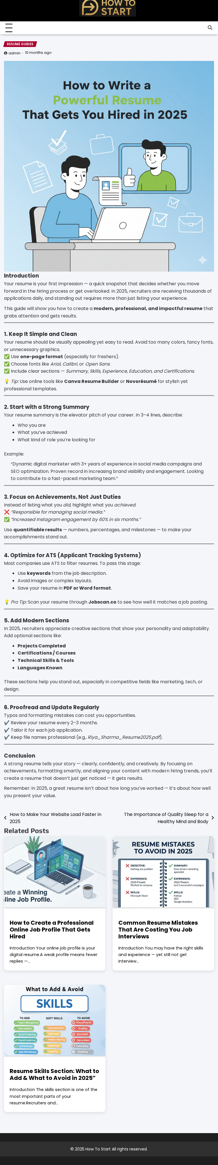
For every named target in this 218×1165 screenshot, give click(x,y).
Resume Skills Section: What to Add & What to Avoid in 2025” (54, 1074)
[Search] (210, 28)
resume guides (20, 44)
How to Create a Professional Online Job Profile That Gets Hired (52, 929)
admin (14, 53)
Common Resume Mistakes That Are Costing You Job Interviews (158, 929)
